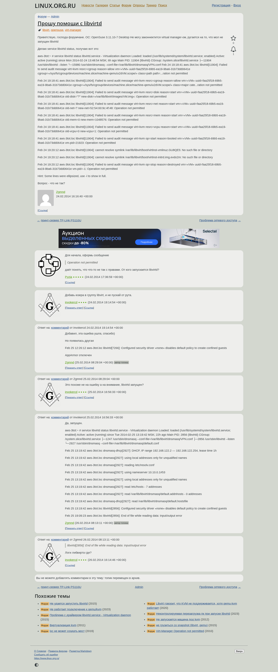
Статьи (115, 5)
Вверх (239, 651)
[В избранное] (233, 38)
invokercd (71, 302)
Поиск (162, 5)
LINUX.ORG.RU (55, 6)
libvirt (45, 30)
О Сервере (40, 651)
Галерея (102, 5)
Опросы (139, 5)
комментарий (60, 327)
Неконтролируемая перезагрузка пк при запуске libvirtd (193, 613)
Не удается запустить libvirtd (69, 603)
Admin (55, 16)
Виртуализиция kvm (63, 625)
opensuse (57, 30)
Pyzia (68, 277)
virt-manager (73, 30)
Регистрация (221, 5)
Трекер (151, 5)
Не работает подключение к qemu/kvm (76, 609)
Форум (126, 5)
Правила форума (57, 651)
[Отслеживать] (233, 49)
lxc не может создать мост (67, 631)
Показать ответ (74, 307)
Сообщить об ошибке (46, 654)
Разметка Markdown (80, 651)
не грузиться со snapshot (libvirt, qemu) (182, 625)
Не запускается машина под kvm (178, 619)
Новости (88, 5)
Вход (237, 5)
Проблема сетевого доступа (218, 220)
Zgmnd (60, 192)
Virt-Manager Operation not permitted (180, 631)
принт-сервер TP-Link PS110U (61, 220)
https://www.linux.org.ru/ (46, 658)
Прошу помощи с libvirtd (70, 23)
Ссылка (42, 210)
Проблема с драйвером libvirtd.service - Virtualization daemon (90, 615)
